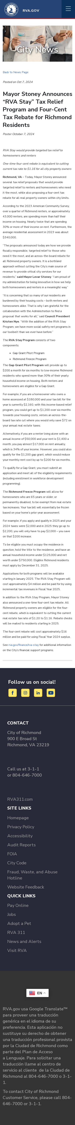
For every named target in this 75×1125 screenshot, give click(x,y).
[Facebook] (13, 692)
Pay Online (18, 905)
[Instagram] (26, 692)
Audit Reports (21, 845)
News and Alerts (24, 941)
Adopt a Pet (19, 923)
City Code (16, 863)
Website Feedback (25, 887)
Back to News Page (15, 72)
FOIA (12, 854)
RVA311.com (20, 799)
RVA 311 (16, 932)
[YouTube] (51, 692)
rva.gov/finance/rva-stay (24, 645)
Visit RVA (17, 950)
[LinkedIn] (39, 692)
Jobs (11, 914)
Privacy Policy (20, 827)
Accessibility (20, 836)
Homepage (18, 818)
